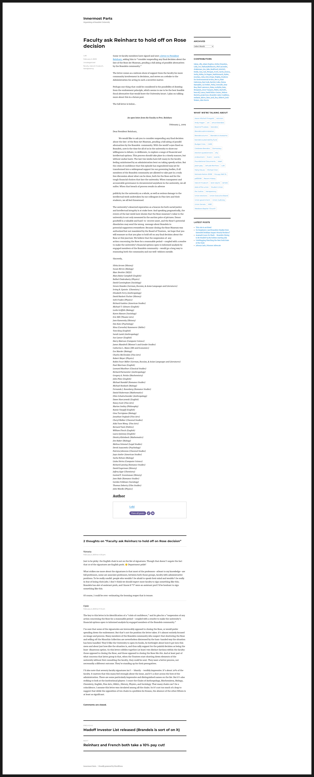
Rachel (212, 82)
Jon (204, 69)
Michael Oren (212, 170)
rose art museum (96, 66)
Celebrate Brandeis (202, 148)
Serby (196, 74)
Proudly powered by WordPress (110, 766)
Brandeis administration (204, 131)
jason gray (199, 166)
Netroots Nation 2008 (203, 174)
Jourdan (197, 77)
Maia (212, 87)
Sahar (196, 64)
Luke (218, 82)
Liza (200, 72)
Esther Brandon (221, 64)
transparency (88, 68)
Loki (132, 506)
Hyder (226, 74)
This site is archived (203, 227)
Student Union (217, 187)
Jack (212, 98)
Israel (220, 161)
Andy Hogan (200, 123)
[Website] (148, 513)
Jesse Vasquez (207, 90)
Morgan (210, 72)
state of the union (202, 187)
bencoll (197, 92)
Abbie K (221, 98)
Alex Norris (204, 100)
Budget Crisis (200, 144)
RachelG (223, 90)
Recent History (210, 178)
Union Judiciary (218, 200)
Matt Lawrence (203, 87)
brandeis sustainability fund (206, 140)
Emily (196, 72)
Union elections (201, 196)
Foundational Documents (205, 161)
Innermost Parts (97, 18)
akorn (203, 98)
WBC (210, 204)
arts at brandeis (218, 123)
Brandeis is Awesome (218, 135)
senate (225, 183)
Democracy (216, 148)
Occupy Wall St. (220, 174)
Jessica (227, 72)
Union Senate (200, 204)
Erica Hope (210, 77)
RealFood (214, 69)
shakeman (198, 69)
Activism (219, 118)
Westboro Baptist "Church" (205, 208)
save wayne (215, 183)
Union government (202, 200)
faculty (86, 66)
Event (209, 157)
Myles (216, 90)
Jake (208, 69)
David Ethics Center (213, 92)
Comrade (219, 85)
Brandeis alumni (201, 135)
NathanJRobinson (209, 67)
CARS (210, 144)
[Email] (153, 513)
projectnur (204, 95)
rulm (203, 77)
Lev (199, 67)
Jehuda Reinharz (212, 166)
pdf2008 (198, 178)
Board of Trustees (201, 127)
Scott (216, 72)
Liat (204, 72)
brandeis (214, 127)
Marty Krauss (200, 170)
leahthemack (218, 74)
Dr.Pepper (208, 74)
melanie (197, 98)
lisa (216, 98)
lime (208, 98)
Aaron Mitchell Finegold (204, 118)
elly (200, 64)
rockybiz (218, 87)
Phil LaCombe (221, 67)
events (216, 157)
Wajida (217, 77)
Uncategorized (89, 62)
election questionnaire (204, 153)
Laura (202, 92)
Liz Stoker (206, 85)
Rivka (201, 74)
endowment (200, 157)
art (208, 123)
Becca (217, 80)
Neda (213, 85)
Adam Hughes (208, 64)
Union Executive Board (219, 196)
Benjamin (197, 90)
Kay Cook (205, 82)
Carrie (221, 72)
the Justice (199, 191)
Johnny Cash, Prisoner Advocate (208, 245)
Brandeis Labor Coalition (219, 95)
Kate (224, 87)
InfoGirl (222, 69)
